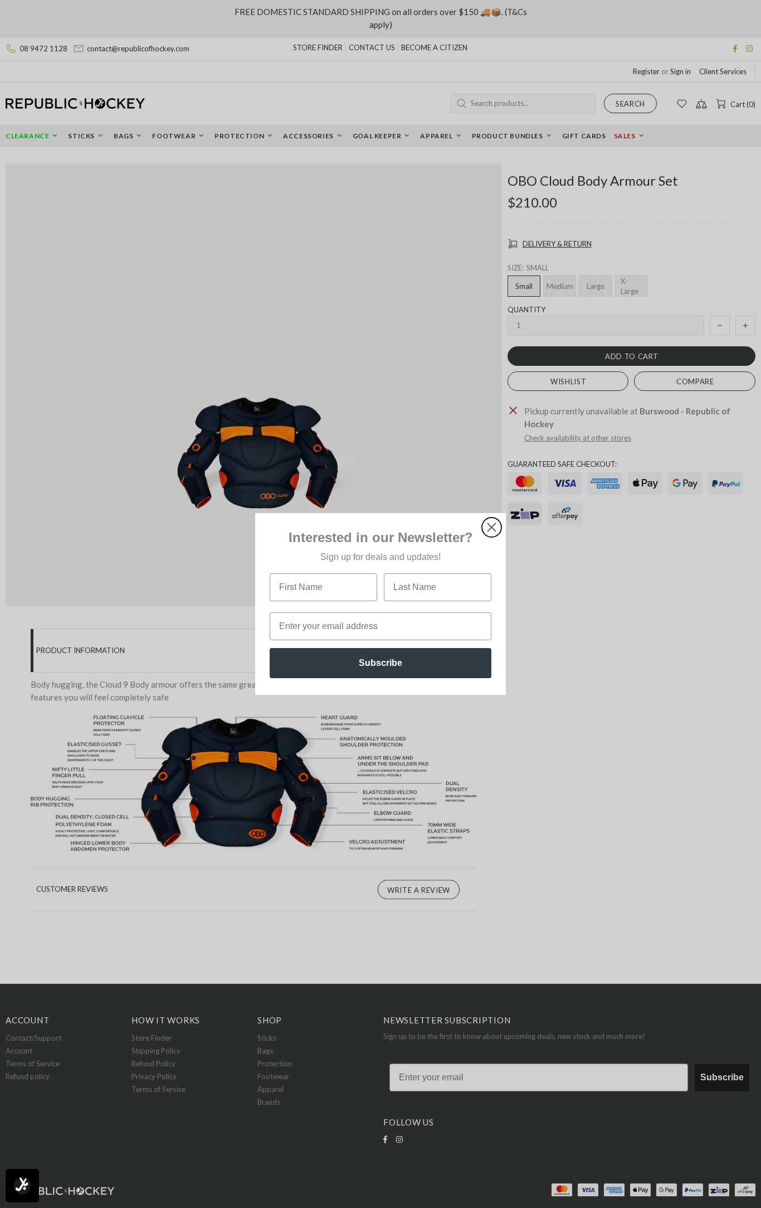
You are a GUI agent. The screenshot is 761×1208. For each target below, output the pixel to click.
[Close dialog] (491, 527)
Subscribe (380, 663)
